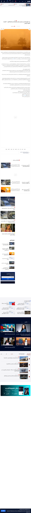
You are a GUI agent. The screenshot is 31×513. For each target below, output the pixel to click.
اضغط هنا (27, 512)
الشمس (25, 95)
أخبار (25, 1)
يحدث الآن (8, 197)
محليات (13, 207)
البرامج (22, 1)
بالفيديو (26, 321)
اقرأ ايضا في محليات (16, 160)
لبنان (13, 58)
